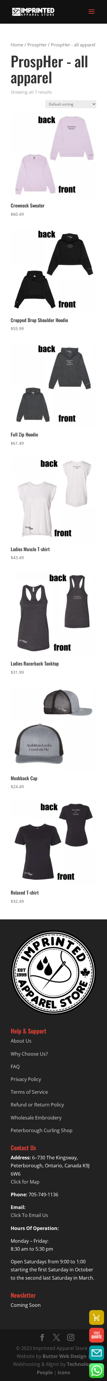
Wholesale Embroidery (36, 1117)
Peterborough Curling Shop (42, 1130)
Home (17, 45)
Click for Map (25, 1182)
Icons (64, 1372)
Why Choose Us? (29, 1054)
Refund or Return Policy (37, 1104)
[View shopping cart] (96, 1317)
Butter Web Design (64, 1356)
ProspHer (37, 45)
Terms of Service (29, 1092)
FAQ (15, 1066)
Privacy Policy (26, 1079)
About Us (21, 1041)
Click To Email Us (29, 1215)
